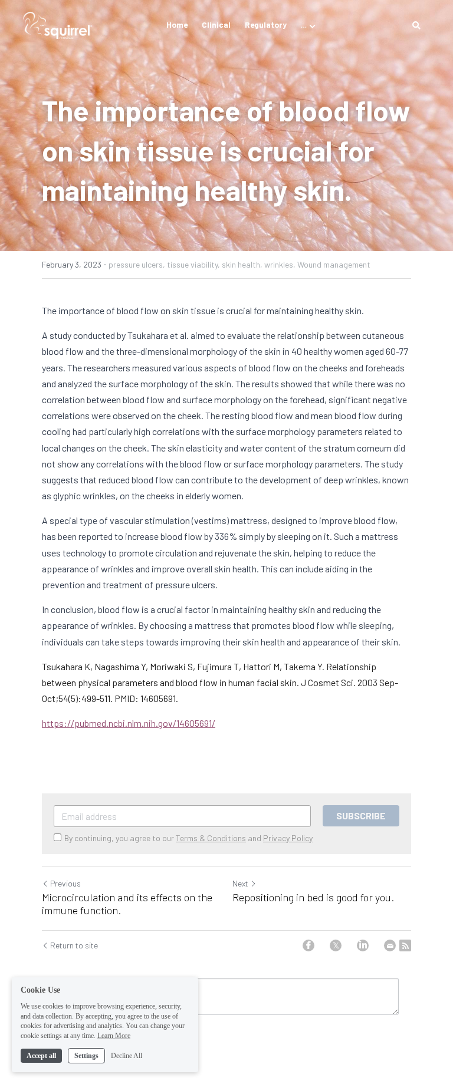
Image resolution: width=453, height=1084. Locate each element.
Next (240, 883)
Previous (65, 883)
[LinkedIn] (363, 945)
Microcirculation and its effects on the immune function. (127, 904)
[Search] (416, 25)
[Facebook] (308, 945)
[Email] (390, 945)
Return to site (74, 945)
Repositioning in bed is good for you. (313, 897)
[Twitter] (336, 945)
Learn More (113, 1036)
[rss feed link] (405, 945)
